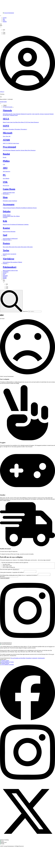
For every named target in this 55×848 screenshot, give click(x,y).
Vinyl (4, 255)
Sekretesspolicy (41, 658)
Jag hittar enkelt (6, 564)
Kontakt (5, 278)
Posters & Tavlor (7, 239)
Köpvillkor (5, 275)
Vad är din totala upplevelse (6, 569)
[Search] (11, 301)
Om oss (4, 273)
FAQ (4, 20)
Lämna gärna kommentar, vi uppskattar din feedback (12, 572)
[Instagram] (27, 783)
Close (5, 105)
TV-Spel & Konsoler (8, 107)
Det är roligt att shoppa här (9, 567)
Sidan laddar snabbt (7, 565)
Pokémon (5, 263)
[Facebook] (27, 720)
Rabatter (5, 21)
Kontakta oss (17, 658)
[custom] (27, 641)
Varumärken (5, 271)
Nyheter (5, 17)
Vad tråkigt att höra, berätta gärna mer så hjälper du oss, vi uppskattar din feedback (19, 575)
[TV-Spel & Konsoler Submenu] (13, 107)
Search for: (25, 311)
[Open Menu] (0, 15)
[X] (27, 838)
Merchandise (6, 193)
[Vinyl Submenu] (6, 255)
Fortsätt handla (3, 101)
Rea (4, 19)
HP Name (2, 576)
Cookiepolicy (35, 658)
